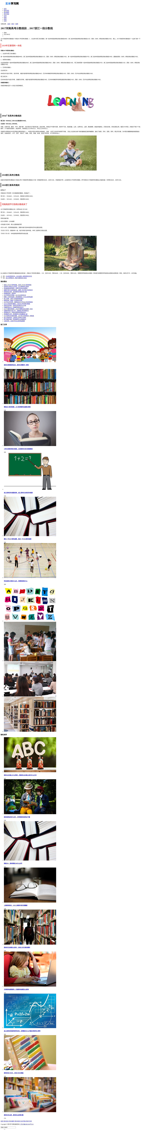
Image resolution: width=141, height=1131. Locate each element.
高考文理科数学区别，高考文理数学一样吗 (16, 365)
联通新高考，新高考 (10, 293)
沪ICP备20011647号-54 (26, 1124)
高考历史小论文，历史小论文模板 (14, 1073)
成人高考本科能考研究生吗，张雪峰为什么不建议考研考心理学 (22, 1031)
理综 (5, 17)
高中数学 (6, 12)
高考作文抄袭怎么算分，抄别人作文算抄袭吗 (17, 947)
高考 (5, 19)
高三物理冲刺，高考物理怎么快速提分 (15, 319)
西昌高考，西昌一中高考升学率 (13, 300)
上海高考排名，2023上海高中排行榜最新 (15, 905)
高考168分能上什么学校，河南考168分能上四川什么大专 (20, 775)
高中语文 (6, 10)
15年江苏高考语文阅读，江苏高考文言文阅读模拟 (18, 449)
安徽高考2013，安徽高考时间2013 (14, 307)
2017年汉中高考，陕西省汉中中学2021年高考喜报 (18, 302)
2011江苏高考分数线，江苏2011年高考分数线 (17, 303)
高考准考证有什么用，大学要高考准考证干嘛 (17, 817)
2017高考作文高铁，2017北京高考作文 (15, 295)
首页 (5, 9)
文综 (5, 15)
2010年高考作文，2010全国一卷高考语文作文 (19, 276)
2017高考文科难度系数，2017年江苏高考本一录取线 (19, 316)
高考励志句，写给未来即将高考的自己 (15, 312)
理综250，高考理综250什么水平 (13, 863)
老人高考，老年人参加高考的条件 (14, 298)
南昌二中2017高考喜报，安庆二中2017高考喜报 (17, 285)
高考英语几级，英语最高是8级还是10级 (15, 291)
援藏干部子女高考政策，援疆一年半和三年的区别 (18, 290)
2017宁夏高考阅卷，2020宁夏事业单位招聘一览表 (18, 309)
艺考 (5, 21)
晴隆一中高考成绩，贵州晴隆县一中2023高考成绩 (18, 297)
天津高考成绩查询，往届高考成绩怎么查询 (16, 989)
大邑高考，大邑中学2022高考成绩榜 (14, 321)
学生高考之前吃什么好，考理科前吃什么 (15, 581)
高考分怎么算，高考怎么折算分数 (14, 1115)
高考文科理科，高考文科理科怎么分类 (15, 305)
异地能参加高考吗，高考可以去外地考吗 (15, 288)
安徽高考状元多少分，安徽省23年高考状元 (16, 310)
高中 (13, 24)
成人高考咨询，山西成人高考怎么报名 (15, 317)
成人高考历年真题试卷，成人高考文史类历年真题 (18, 492)
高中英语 (6, 14)
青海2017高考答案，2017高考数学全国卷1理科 (17, 407)
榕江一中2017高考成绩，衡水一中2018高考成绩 (17, 539)
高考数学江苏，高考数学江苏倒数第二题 (15, 314)
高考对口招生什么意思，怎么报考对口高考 (16, 286)
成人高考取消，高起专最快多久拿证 (16, 278)
